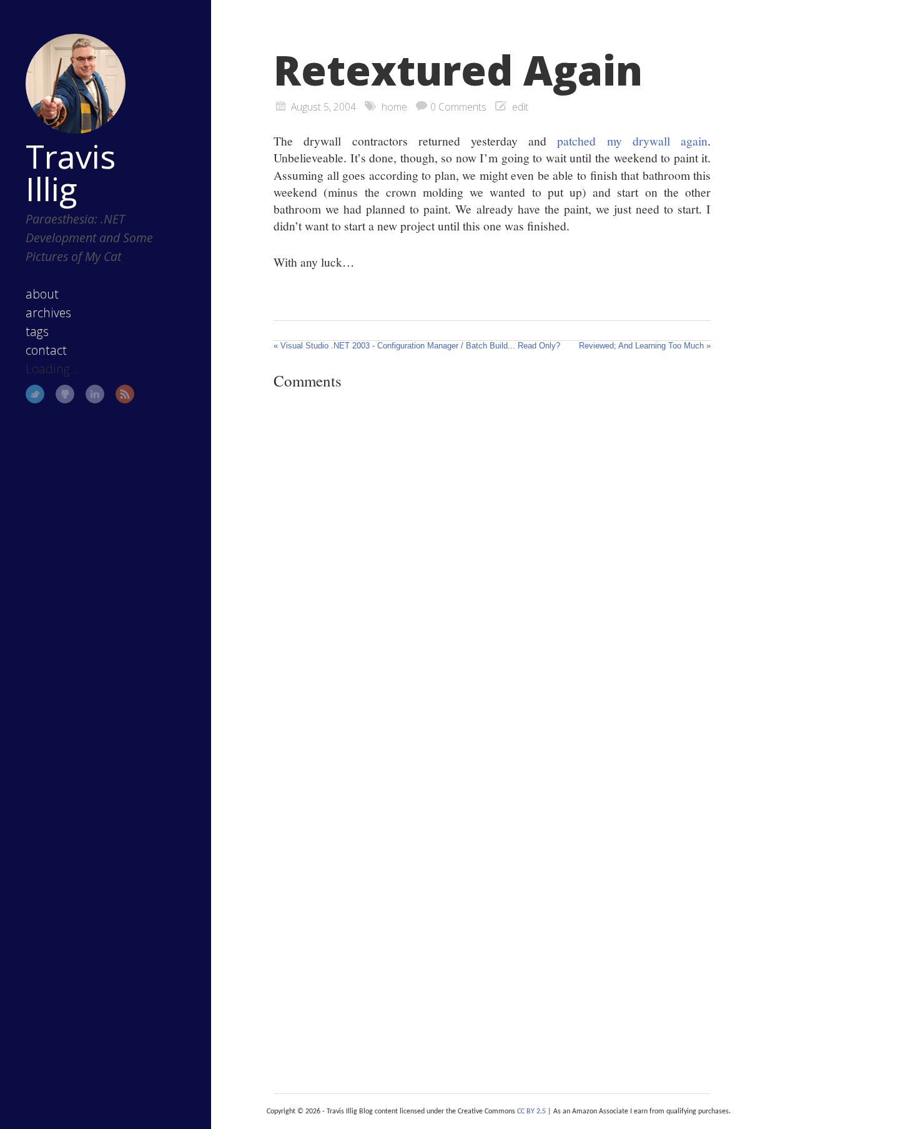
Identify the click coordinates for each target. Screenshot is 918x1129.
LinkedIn (95, 394)
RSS (125, 394)
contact (46, 350)
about (42, 293)
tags (37, 331)
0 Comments (458, 107)
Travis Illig (71, 172)
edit (520, 107)
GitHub (65, 394)
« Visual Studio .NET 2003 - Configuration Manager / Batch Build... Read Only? (417, 345)
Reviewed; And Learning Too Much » (645, 345)
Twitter (35, 394)
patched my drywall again (632, 140)
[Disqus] (492, 571)
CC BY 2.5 (531, 1111)
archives (48, 312)
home (394, 107)
